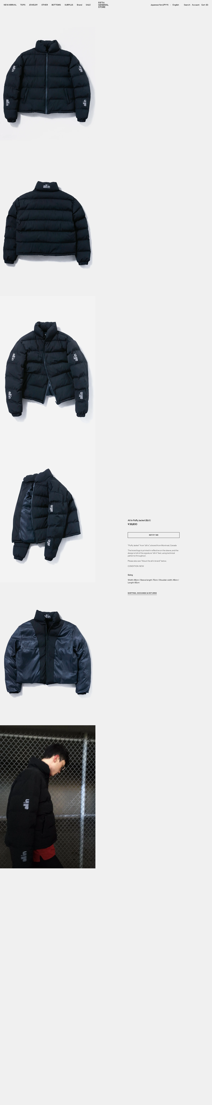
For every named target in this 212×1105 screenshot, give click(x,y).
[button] (159, 5)
